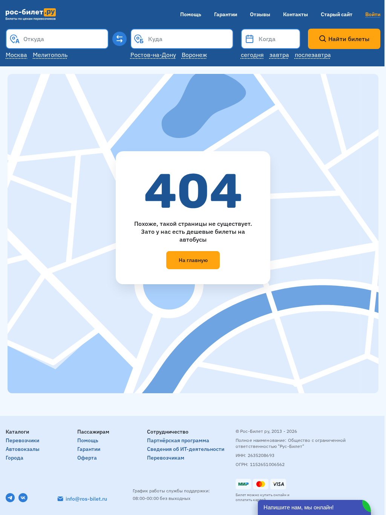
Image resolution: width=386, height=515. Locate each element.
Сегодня (252, 54)
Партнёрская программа (178, 440)
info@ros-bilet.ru (86, 498)
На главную (193, 260)
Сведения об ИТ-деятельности (185, 449)
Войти (372, 14)
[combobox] (57, 39)
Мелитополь (50, 54)
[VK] (23, 497)
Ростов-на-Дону (153, 54)
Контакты (295, 14)
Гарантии (225, 14)
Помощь (190, 14)
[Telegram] (10, 497)
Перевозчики (22, 440)
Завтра (279, 54)
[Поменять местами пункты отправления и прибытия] (119, 39)
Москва (16, 54)
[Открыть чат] (314, 507)
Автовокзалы (23, 449)
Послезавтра (313, 54)
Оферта (87, 457)
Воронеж (194, 54)
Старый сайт (336, 14)
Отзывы (260, 14)
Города (14, 457)
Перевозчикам (165, 457)
